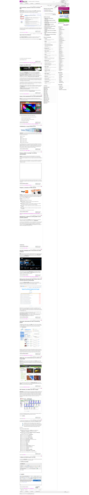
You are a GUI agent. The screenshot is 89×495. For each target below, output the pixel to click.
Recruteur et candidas (29, 449)
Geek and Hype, (27, 439)
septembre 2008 (47, 87)
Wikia (60, 68)
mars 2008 (46, 94)
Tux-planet (27, 431)
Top (66, 492)
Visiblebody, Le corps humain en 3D (28, 126)
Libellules (23, 415)
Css (59, 35)
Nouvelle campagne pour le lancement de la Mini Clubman (30, 251)
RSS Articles (38, 3)
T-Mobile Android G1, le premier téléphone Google (49, 24)
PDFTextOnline (22, 10)
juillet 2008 (46, 89)
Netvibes (60, 53)
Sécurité (60, 59)
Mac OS (60, 50)
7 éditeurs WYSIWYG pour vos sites (27, 457)
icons (60, 46)
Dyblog (27, 443)
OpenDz (60, 80)
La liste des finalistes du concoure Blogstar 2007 (30, 421)
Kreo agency (61, 76)
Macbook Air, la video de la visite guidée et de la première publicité (30, 217)
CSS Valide (60, 88)
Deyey (21, 98)
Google (60, 45)
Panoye (21, 156)
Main (67, 3)
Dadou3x (60, 75)
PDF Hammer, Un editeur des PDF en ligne (29, 389)
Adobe (60, 28)
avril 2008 (46, 93)
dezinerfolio (25, 459)
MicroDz (60, 77)
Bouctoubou (61, 74)
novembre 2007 (47, 99)
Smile (31, 324)
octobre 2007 (46, 100)
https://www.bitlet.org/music (24, 313)
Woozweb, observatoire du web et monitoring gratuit (30, 322)
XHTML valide (61, 87)
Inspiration (25, 62)
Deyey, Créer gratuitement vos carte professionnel (31, 96)
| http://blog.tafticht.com (30, 493)
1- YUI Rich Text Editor (24, 461)
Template (60, 62)
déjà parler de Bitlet (26, 282)
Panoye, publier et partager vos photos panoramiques (28, 154)
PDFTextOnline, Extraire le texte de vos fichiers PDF (30, 8)
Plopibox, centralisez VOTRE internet (28, 187)
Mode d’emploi (27, 440)
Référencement (61, 58)
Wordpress (60, 69)
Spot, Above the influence (25, 34)
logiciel (21, 383)
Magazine (60, 51)
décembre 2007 (47, 98)
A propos (26, 3)
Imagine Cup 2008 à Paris (25, 65)
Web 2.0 (27, 32)
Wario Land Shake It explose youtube (50, 26)
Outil (24, 32)
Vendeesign (38, 432)
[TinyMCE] (31, 485)
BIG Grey (21, 493)
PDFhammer (21, 391)
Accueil (21, 3)
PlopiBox (21, 194)
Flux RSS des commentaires (49, 11)
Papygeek (31, 438)
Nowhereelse (23, 431)
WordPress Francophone (62, 89)
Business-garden (28, 445)
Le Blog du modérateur (29, 446)
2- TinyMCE (22, 474)
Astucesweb (27, 438)
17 (41, 125)
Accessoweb (33, 450)
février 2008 (46, 95)
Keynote (29, 219)
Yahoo (60, 70)
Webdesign (36, 276)
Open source (25, 355)
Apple (60, 34)
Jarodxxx (31, 430)
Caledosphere (31, 434)
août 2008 (46, 88)
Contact (31, 3)
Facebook (60, 41)
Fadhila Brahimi (28, 450)
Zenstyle (27, 444)
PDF (35, 10)
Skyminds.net (30, 435)
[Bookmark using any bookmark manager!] (39, 93)
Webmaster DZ (61, 82)
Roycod (34, 432)
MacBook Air (36, 220)
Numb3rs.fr (31, 432)
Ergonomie (31, 213)
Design (24, 276)
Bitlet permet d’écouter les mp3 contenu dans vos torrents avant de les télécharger (31, 280)
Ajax (24, 185)
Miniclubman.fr (27, 255)
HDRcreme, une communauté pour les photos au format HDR (30, 358)
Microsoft (60, 52)
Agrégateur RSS (26, 213)
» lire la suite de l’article (24, 183)
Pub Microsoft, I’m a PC (48, 27)
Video (32, 62)
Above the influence (25, 36)
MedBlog (34, 6)
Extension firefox (61, 40)
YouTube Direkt (22, 244)
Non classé (29, 62)
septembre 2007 (47, 101)
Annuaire (60, 33)
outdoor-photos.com (34, 382)
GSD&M (40, 39)
